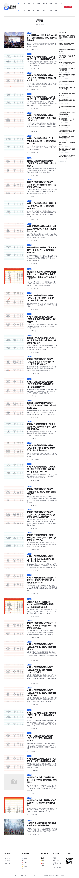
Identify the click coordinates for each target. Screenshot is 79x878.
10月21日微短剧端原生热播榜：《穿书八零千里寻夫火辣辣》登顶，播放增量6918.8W (41, 559)
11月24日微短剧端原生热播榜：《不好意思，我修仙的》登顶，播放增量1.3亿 (41, 78)
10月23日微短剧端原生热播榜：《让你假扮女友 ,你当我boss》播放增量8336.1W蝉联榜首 (41, 515)
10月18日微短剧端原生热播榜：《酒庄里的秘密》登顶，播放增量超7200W (41, 647)
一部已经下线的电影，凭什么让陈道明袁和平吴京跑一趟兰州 (67, 130)
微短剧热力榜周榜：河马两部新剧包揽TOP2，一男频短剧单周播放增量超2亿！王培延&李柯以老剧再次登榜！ (41, 276)
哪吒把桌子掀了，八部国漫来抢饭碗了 (67, 143)
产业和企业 (38, 7)
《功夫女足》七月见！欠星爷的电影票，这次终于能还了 (67, 156)
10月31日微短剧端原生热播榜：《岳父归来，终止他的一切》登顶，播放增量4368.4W (41, 298)
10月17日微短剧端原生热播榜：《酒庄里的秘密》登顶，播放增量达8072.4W (41, 693)
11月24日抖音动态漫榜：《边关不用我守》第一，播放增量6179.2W (41, 98)
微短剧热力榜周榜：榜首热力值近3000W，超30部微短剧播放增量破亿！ (41, 803)
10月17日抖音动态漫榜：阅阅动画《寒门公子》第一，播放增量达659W (41, 715)
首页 (18, 7)
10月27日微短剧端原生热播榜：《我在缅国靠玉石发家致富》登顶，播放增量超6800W (41, 384)
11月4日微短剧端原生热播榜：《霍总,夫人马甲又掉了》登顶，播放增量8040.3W (41, 229)
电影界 (54, 858)
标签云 (42, 24)
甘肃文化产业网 (57, 867)
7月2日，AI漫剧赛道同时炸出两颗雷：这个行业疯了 (67, 44)
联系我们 (24, 859)
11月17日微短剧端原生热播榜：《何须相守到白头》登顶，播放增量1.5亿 (41, 163)
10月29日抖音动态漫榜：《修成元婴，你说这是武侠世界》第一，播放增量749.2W (41, 340)
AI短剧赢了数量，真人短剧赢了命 (67, 81)
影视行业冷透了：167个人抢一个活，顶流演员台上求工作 (67, 119)
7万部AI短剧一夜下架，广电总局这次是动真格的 (67, 113)
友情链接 (24, 863)
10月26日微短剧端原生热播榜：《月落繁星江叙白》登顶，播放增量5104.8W (41, 405)
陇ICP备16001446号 (49, 876)
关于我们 (7, 858)
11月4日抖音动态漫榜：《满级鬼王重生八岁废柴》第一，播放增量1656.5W (41, 250)
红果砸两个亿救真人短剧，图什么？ (67, 100)
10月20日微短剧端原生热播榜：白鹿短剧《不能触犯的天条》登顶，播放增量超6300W (41, 580)
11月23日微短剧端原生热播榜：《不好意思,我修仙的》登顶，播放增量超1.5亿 (41, 118)
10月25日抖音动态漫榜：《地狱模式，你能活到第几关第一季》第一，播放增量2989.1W (41, 469)
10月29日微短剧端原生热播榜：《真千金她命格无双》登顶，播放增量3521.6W (41, 319)
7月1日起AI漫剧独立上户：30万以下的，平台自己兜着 (67, 63)
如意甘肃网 (56, 860)
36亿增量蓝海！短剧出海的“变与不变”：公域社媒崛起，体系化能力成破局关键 (42, 38)
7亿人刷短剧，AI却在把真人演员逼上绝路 (67, 56)
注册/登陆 (68, 7)
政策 (33, 7)
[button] (60, 3)
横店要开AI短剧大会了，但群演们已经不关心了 (67, 149)
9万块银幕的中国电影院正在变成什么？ (67, 107)
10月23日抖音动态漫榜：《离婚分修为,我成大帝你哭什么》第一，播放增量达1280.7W (41, 537)
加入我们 (7, 861)
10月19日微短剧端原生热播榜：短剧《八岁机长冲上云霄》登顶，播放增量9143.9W (41, 625)
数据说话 (51, 7)
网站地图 (24, 867)
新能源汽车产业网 (57, 864)
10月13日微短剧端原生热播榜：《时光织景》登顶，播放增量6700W (41, 738)
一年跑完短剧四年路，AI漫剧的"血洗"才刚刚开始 (66, 137)
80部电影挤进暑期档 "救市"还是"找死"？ (67, 50)
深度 (24, 7)
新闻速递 (29, 7)
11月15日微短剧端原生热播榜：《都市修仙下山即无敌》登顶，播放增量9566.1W (41, 185)
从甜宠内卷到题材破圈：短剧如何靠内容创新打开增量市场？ (41, 824)
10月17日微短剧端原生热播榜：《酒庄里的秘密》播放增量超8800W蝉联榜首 (41, 670)
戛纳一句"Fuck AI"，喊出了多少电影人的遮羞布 (67, 88)
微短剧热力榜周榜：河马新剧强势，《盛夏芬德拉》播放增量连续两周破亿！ (42, 780)
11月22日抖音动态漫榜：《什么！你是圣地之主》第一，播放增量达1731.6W (41, 141)
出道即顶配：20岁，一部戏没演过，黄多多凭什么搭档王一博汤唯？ (67, 37)
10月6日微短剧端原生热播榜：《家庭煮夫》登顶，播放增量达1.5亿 (41, 760)
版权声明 (7, 863)
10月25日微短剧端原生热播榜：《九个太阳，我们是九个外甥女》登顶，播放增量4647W (41, 448)
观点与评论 (45, 7)
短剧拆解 (56, 7)
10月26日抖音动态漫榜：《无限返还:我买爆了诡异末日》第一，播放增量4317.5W (41, 427)
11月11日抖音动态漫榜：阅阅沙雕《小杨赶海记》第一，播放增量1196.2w (41, 206)
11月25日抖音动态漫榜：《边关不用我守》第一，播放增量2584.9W (41, 58)
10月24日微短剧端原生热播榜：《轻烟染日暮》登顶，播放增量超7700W (41, 492)
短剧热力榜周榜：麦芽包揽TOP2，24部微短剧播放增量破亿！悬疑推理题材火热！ (40, 604)
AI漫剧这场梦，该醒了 (65, 125)
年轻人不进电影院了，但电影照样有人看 (67, 75)
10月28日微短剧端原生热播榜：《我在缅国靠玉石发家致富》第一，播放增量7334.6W (41, 362)
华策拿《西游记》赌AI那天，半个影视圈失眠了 (67, 69)
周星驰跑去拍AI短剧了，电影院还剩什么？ (67, 94)
